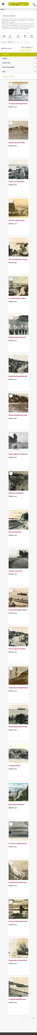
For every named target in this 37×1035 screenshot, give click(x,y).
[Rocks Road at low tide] (18, 520)
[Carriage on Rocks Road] (18, 558)
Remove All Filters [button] (26, 50)
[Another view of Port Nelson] (18, 169)
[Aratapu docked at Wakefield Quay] (18, 675)
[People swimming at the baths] (18, 325)
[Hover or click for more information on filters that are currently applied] (32, 47)
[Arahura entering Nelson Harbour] (18, 597)
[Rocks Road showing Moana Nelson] (18, 364)
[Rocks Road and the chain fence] (18, 870)
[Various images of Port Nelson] (18, 636)
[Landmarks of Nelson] (18, 753)
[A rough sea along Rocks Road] (18, 987)
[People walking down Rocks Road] (18, 442)
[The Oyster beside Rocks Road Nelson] (18, 91)
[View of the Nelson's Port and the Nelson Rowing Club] (18, 247)
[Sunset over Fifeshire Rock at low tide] (18, 909)
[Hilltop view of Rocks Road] (18, 481)
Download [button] (10, 36)
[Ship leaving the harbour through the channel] (18, 714)
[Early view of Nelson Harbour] (18, 208)
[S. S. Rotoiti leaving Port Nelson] (18, 286)
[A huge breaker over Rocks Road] (18, 948)
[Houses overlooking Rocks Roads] (18, 403)
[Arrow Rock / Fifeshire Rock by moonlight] (18, 831)
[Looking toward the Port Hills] (18, 130)
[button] (18, 36)
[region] (18, 66)
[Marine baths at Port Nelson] (18, 792)
